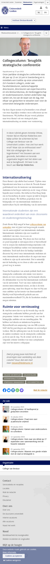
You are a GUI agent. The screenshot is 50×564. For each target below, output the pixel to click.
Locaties (6, 488)
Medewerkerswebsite (8, 33)
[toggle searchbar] (46, 7)
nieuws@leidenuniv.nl (22, 363)
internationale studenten (14, 379)
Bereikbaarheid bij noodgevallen (16, 535)
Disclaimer (7, 500)
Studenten (18, 2)
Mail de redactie (40, 390)
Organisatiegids (39, 2)
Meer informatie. (9, 552)
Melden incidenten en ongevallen (16, 539)
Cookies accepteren (13, 556)
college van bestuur (12, 375)
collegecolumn (30, 375)
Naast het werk (9, 525)
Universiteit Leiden (7, 2)
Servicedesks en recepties (13, 484)
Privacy (6, 496)
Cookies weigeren (13, 560)
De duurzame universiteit (13, 514)
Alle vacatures (8, 521)
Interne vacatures (10, 517)
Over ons (6, 510)
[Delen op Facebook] (4, 390)
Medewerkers (27, 2)
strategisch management (14, 382)
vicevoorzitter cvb (34, 382)
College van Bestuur (11, 468)
